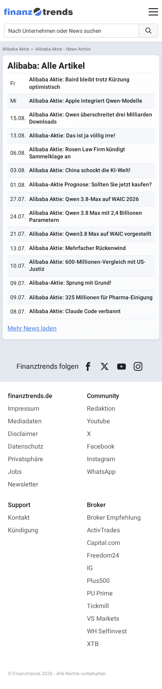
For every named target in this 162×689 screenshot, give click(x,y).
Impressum (23, 408)
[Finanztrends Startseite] (38, 16)
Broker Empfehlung (114, 517)
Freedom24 (103, 555)
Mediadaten (25, 421)
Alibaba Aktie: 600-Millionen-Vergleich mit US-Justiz (87, 265)
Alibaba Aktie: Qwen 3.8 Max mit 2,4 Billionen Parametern (85, 216)
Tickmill (98, 606)
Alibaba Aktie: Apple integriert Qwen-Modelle (85, 101)
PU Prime (100, 593)
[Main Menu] (153, 12)
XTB (93, 644)
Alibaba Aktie (15, 49)
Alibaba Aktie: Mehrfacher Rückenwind (77, 248)
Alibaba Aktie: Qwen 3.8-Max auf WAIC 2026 (84, 199)
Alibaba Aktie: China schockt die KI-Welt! (80, 170)
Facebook (100, 446)
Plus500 (98, 581)
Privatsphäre (25, 459)
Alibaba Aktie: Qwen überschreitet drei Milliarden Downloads (90, 118)
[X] (105, 367)
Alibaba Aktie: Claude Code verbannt (75, 311)
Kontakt (18, 517)
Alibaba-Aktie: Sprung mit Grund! (70, 283)
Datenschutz (25, 446)
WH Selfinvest (107, 631)
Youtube (98, 421)
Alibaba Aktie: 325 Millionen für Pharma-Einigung (91, 297)
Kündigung (23, 530)
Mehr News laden (32, 328)
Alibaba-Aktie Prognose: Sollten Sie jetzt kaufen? (90, 184)
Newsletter (23, 484)
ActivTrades (103, 530)
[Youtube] (121, 367)
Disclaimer (23, 434)
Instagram (101, 459)
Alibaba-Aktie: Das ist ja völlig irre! (72, 135)
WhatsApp (101, 472)
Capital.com (103, 543)
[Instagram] (138, 367)
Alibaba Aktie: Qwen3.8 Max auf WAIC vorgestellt (90, 234)
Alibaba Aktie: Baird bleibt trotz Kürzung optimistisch (79, 83)
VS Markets (103, 618)
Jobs (15, 472)
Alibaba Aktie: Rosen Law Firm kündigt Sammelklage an (77, 153)
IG (90, 568)
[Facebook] (88, 367)
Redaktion (101, 408)
